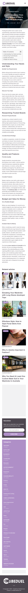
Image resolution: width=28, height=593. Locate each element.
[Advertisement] (14, 401)
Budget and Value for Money (10, 59)
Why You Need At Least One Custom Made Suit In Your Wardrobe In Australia (13, 378)
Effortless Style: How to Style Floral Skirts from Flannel (11, 323)
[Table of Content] (21, 52)
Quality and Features (9, 57)
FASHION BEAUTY (14, 11)
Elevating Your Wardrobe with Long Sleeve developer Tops (13, 295)
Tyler (8, 22)
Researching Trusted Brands (10, 55)
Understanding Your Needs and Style (12, 54)
